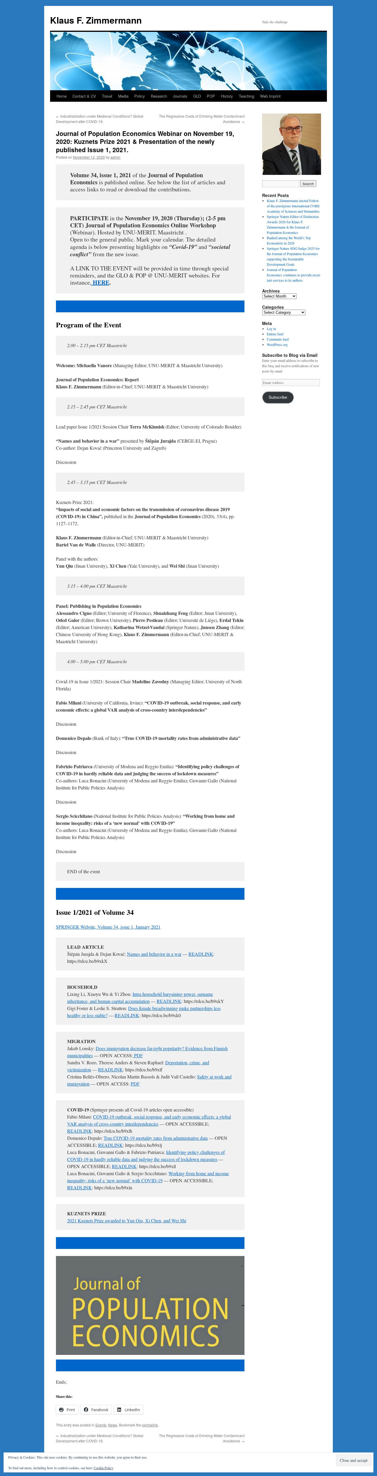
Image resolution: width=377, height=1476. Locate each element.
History (227, 96)
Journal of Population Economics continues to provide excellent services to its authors (294, 275)
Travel (107, 96)
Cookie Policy (103, 1467)
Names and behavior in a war (154, 954)
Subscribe (278, 397)
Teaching (246, 96)
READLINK (200, 954)
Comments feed (278, 339)
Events (100, 1424)
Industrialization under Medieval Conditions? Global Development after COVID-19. (99, 119)
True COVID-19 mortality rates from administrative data (156, 1138)
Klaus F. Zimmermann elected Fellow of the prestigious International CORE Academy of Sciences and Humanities (293, 206)
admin (115, 157)
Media (123, 96)
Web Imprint (270, 96)
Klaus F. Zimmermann (96, 20)
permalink (150, 1424)
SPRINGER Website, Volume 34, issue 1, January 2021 (108, 927)
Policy (139, 96)
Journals (180, 96)
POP (211, 96)
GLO (197, 96)
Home (62, 96)
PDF (138, 1055)
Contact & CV (84, 96)
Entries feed (275, 333)
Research (159, 96)
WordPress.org (277, 344)
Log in (271, 328)
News (112, 1424)
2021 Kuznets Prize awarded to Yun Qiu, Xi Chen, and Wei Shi (126, 1220)
